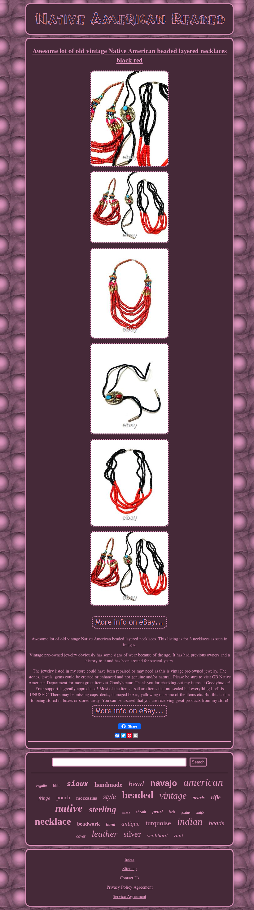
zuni (178, 836)
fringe (44, 798)
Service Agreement (129, 896)
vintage (173, 795)
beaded (137, 795)
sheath (141, 812)
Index (129, 859)
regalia (41, 786)
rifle (216, 797)
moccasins (86, 798)
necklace (53, 821)
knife (200, 812)
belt (172, 812)
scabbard (157, 835)
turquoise (158, 823)
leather (104, 834)
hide (56, 785)
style (109, 797)
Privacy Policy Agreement (130, 887)
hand (110, 824)
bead (136, 784)
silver (132, 833)
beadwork (88, 824)
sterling (102, 809)
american (203, 782)
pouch (63, 797)
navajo (163, 783)
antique (130, 823)
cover (80, 836)
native (69, 808)
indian (190, 821)
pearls (199, 797)
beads (216, 823)
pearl (157, 811)
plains (186, 812)
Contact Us (129, 878)
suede (126, 812)
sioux (77, 784)
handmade (108, 784)
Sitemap (129, 868)
